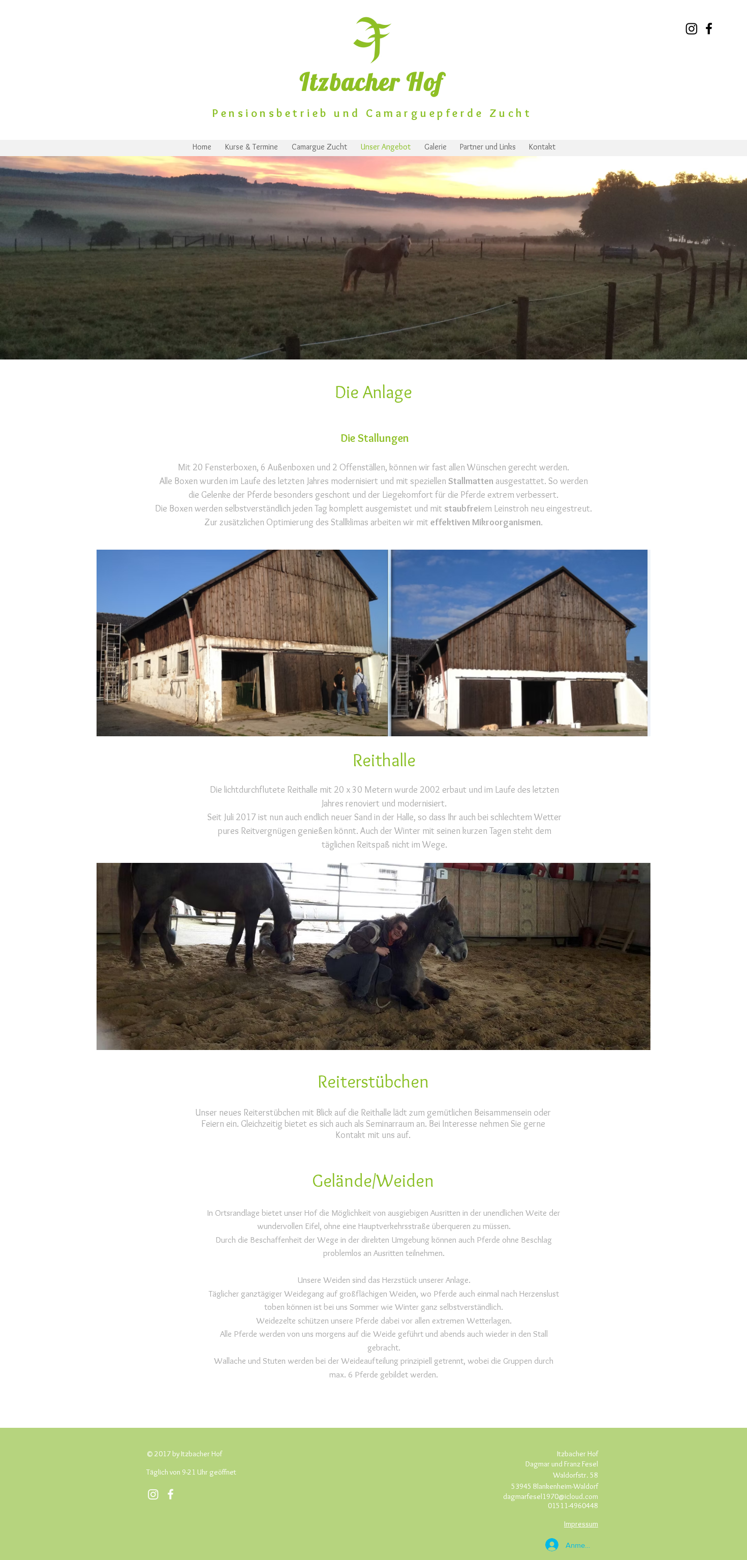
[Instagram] (691, 28)
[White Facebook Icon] (170, 1494)
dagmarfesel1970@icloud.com (550, 1496)
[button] (373, 643)
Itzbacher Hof (372, 81)
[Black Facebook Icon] (709, 28)
